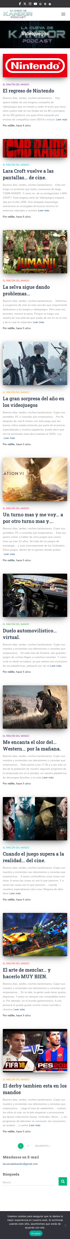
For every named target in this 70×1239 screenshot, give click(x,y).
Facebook (20, 4)
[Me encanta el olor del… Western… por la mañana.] (35, 707)
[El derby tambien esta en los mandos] (35, 1050)
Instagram (30, 4)
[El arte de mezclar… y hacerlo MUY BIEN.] (35, 934)
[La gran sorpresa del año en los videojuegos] (35, 363)
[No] (65, 1225)
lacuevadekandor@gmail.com (20, 1163)
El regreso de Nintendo (28, 91)
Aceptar (36, 1233)
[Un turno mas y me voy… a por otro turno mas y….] (35, 479)
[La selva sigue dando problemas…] (35, 251)
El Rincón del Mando (16, 84)
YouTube (35, 4)
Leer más (61, 119)
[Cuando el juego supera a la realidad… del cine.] (35, 818)
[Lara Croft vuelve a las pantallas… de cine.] (35, 148)
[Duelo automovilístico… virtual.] (35, 595)
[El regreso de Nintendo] (35, 65)
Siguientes (41, 1146)
